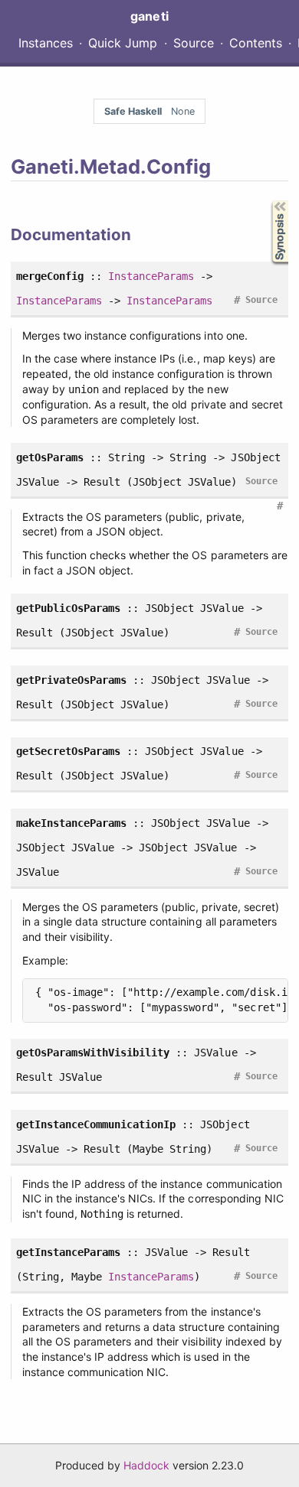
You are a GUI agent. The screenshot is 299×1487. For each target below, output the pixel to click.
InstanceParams (151, 276)
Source (193, 42)
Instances (45, 42)
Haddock (146, 1465)
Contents (255, 42)
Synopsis (268, 200)
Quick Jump (122, 42)
